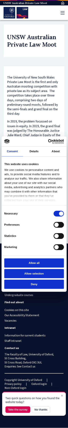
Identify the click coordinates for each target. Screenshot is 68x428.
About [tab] (56, 151)
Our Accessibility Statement (22, 315)
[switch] (58, 225)
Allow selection (34, 273)
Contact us (28, 366)
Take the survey (18, 409)
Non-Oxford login (15, 388)
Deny (34, 284)
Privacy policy (13, 384)
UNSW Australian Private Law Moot (25, 3)
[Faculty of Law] (15, 13)
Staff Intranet (13, 341)
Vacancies (11, 321)
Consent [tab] (12, 151)
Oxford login (39, 384)
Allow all (34, 262)
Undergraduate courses (19, 295)
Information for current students (25, 335)
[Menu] (63, 13)
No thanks (40, 409)
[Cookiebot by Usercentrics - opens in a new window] (48, 141)
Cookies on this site (17, 310)
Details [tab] (34, 151)
